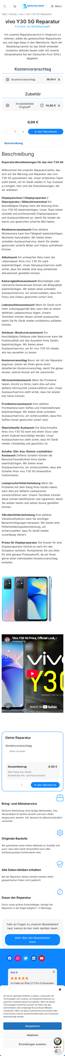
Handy (13, 14)
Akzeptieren (32, 1026)
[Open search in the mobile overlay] (5, 6)
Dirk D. (14, 972)
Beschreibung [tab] (13, 143)
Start (4, 14)
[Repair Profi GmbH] (33, 6)
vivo (21, 14)
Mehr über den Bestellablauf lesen (32, 939)
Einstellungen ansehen (32, 1044)
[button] (60, 989)
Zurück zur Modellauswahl (33, 26)
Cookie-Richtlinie (15, 1052)
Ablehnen (32, 1035)
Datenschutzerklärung (35, 1052)
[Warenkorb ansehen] (15, 6)
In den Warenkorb (46, 131)
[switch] (58, 1051)
